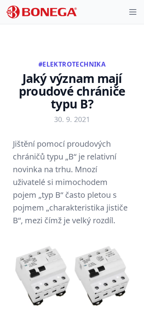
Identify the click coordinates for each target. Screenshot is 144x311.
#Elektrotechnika (72, 64)
